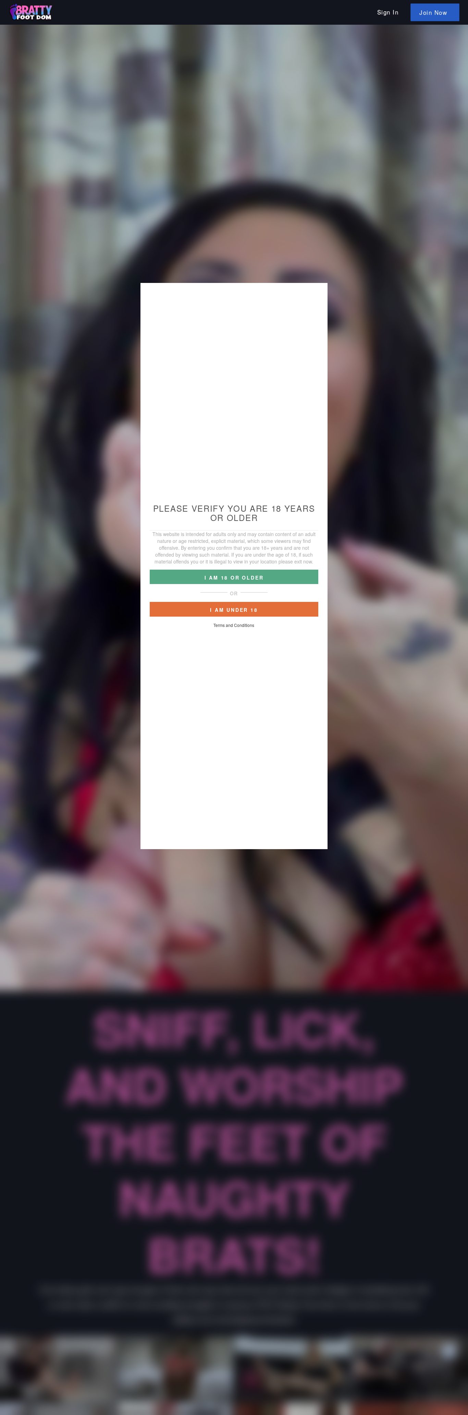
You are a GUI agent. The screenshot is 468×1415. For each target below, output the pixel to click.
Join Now (433, 12)
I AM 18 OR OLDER (234, 577)
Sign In (388, 12)
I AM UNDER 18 (234, 609)
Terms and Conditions (233, 625)
